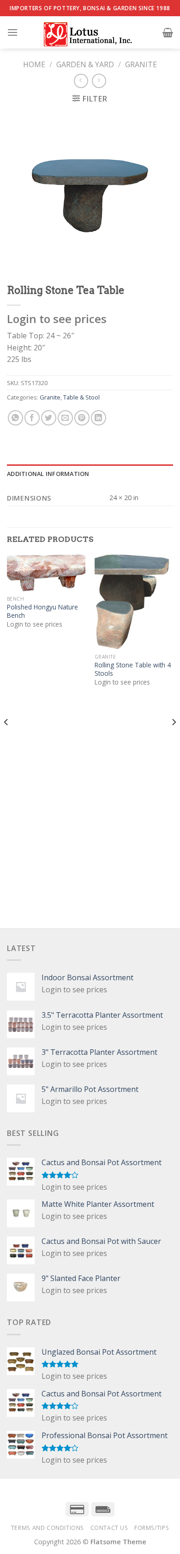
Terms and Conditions (47, 1528)
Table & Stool (81, 397)
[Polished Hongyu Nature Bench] (46, 572)
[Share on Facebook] (32, 417)
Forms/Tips (151, 1528)
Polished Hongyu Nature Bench (42, 611)
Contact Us (109, 1528)
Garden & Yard (85, 64)
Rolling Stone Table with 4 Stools (133, 669)
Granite (141, 64)
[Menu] (12, 32)
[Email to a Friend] (65, 417)
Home (34, 64)
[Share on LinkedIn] (98, 417)
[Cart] (167, 32)
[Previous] (6, 740)
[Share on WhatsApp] (15, 417)
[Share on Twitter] (48, 417)
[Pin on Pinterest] (82, 417)
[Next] (173, 740)
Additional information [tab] (48, 473)
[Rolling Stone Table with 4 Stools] (134, 601)
